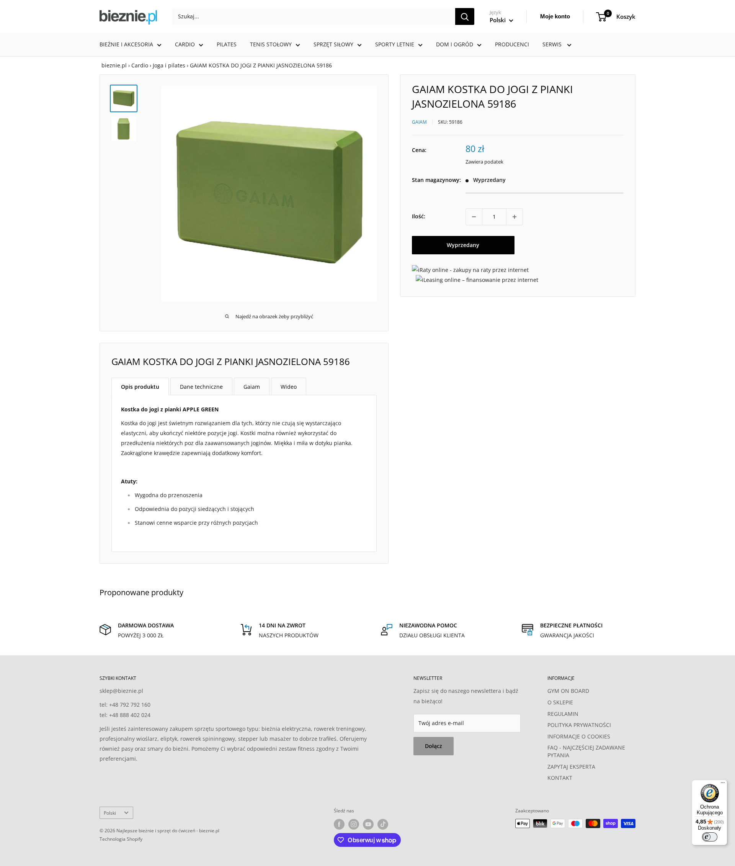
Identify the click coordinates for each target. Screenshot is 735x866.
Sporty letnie (394, 44)
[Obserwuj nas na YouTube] (368, 824)
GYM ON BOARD (568, 690)
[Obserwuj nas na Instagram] (353, 824)
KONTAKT (559, 777)
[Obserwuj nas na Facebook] (339, 824)
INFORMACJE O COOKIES (578, 736)
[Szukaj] (464, 16)
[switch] (709, 836)
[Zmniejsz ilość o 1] (474, 217)
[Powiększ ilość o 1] (514, 217)
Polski (110, 813)
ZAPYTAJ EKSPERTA (571, 766)
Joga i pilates (169, 65)
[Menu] (722, 784)
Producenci (512, 44)
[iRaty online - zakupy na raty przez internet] (470, 269)
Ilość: (418, 216)
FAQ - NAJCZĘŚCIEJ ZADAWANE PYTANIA (586, 751)
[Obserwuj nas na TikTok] (382, 824)
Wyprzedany (463, 245)
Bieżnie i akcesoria (126, 44)
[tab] (140, 386)
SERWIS (552, 44)
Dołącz (433, 746)
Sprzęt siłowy (333, 44)
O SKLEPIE (560, 702)
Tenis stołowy (271, 44)
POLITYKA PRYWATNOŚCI (579, 724)
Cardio (185, 44)
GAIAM (419, 122)
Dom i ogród (454, 44)
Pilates (227, 44)
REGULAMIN (562, 713)
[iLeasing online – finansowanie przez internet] (477, 279)
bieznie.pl (114, 65)
